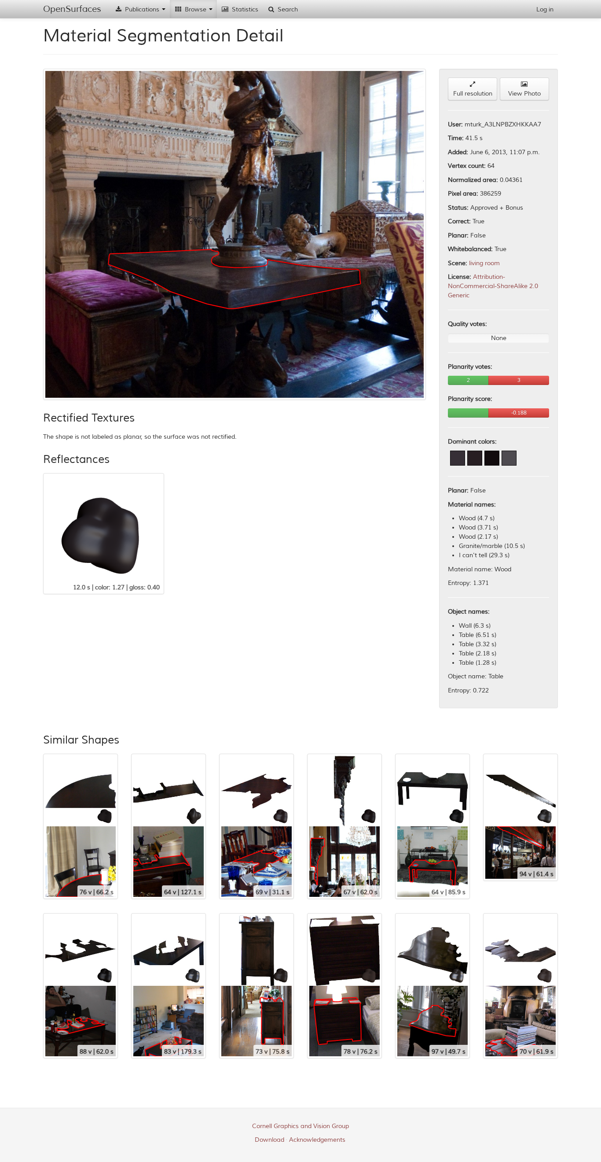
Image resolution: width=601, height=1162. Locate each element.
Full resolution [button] (472, 93)
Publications (142, 9)
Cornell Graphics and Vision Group (300, 1126)
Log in (544, 9)
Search (287, 9)
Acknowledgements (317, 1139)
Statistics (244, 9)
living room (484, 263)
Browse (195, 9)
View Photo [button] (524, 93)
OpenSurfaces (72, 9)
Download (269, 1139)
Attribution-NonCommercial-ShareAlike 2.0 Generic (493, 286)
